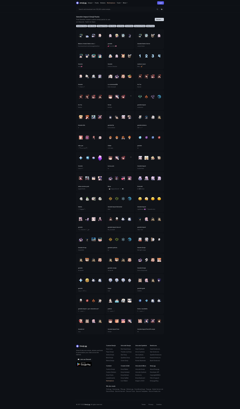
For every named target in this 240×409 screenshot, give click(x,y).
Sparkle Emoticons (155, 355)
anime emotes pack (83, 186)
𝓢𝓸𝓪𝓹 (79, 331)
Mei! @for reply (141, 250)
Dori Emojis (120, 26)
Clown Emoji (124, 360)
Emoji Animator (125, 372)
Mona (109, 186)
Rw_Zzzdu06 (111, 229)
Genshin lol (81, 329)
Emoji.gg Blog (154, 381)
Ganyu (109, 288)
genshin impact (141, 105)
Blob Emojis (109, 357)
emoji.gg (82, 3)
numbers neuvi (141, 64)
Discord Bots (110, 391)
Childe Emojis (92, 26)
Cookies (159, 404)
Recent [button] (158, 19)
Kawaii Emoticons (155, 357)
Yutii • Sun (140, 229)
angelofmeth (81, 189)
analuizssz (140, 107)
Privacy (150, 404)
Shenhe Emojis (141, 247)
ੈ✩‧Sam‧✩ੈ (81, 87)
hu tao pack (111, 166)
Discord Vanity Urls (154, 391)
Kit (138, 331)
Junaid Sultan (141, 46)
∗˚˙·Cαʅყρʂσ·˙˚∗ (81, 209)
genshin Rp (111, 125)
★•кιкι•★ (81, 270)
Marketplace (111, 3)
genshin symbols (112, 247)
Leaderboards (110, 378)
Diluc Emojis (112, 26)
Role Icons (109, 349)
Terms (143, 404)
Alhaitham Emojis (81, 26)
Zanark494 (81, 250)
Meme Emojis (110, 360)
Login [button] (160, 3)
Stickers (102, 3)
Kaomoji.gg (115, 389)
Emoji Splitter (125, 378)
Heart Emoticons (155, 349)
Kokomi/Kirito (111, 127)
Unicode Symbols (140, 372)
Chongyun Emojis (102, 26)
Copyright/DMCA (155, 375)
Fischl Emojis (129, 26)
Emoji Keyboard (140, 378)
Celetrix (139, 291)
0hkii (109, 209)
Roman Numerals (140, 360)
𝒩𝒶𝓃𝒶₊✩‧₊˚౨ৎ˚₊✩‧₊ (82, 291)
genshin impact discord (114, 227)
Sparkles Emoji (125, 357)
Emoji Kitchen (125, 375)
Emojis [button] (90, 3)
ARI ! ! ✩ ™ (139, 127)
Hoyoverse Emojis (140, 26)
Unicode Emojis (140, 369)
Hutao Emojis (150, 26)
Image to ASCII (139, 381)
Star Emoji (124, 355)
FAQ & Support (154, 378)
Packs (97, 3)
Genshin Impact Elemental (115, 207)
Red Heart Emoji (126, 349)
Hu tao (109, 105)
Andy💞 (80, 66)
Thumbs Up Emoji (126, 352)
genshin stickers (142, 125)
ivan (109, 291)
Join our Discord (85, 359)
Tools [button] (118, 3)
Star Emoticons (154, 352)
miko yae (80, 145)
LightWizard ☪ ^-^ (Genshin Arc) (146, 209)
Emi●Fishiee (140, 189)
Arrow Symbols (140, 352)
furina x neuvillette (142, 308)
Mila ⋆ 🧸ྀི (140, 66)
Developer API (154, 372)
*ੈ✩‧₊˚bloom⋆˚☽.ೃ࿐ (84, 229)
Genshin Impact (141, 166)
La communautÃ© (113, 84)
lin (138, 148)
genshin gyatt (141, 288)
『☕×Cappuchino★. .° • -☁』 (116, 189)
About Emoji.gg (154, 369)
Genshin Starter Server (143, 43)
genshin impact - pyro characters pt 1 (88, 308)
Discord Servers (120, 391)
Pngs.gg (148, 389)
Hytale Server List (157, 389)
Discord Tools (130, 391)
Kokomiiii (139, 186)
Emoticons (138, 375)
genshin (110, 43)
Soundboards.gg (139, 389)
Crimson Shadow (112, 66)
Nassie (139, 87)
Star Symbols (139, 355)
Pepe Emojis (110, 352)
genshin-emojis (112, 268)
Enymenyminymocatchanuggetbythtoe (88, 46)
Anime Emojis (110, 355)
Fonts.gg (108, 389)
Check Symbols (140, 357)
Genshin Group (82, 247)
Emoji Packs (109, 375)
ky (108, 250)
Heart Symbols (139, 349)
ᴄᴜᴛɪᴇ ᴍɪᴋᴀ (110, 148)
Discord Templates (142, 391)
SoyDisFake (140, 168)
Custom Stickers (111, 372)
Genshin (80, 64)
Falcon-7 (80, 168)
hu (108, 168)
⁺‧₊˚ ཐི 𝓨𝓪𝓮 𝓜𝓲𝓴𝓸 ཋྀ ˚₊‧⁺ (83, 148)
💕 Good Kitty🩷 (112, 46)
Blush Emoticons (155, 360)
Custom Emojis (110, 369)
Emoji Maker (124, 369)
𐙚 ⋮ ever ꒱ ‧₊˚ (81, 311)
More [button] (124, 3)
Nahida (80, 207)
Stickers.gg (129, 389)
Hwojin (109, 331)
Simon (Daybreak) (142, 270)
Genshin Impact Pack (113, 329)
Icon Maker (124, 381)
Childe (109, 145)
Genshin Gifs (81, 125)
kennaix (110, 107)
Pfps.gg (122, 389)
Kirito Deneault (112, 87)
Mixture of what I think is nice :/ (86, 43)
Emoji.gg (83, 346)
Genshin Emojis (141, 268)
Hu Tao (139, 84)
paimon (110, 308)
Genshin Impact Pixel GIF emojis (146, 329)
